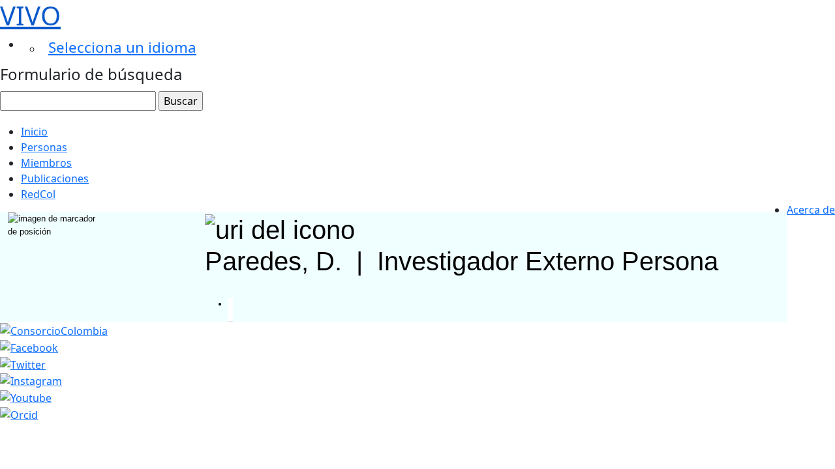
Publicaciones (55, 178)
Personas (44, 147)
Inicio (34, 131)
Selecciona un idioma (122, 47)
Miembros (46, 163)
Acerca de (811, 210)
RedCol (38, 194)
